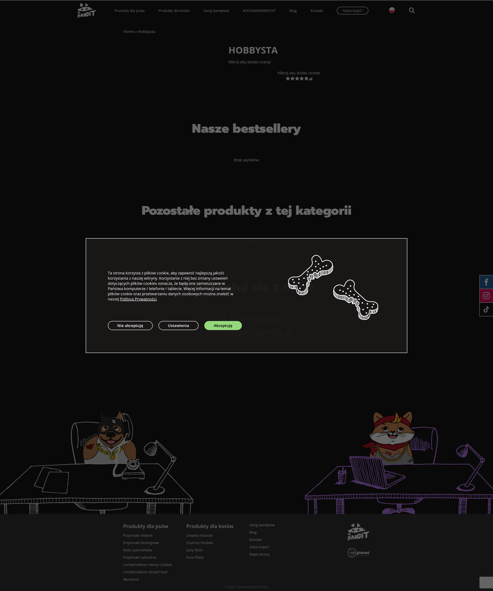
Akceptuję (223, 325)
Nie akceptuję (130, 325)
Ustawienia (178, 325)
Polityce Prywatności (138, 299)
